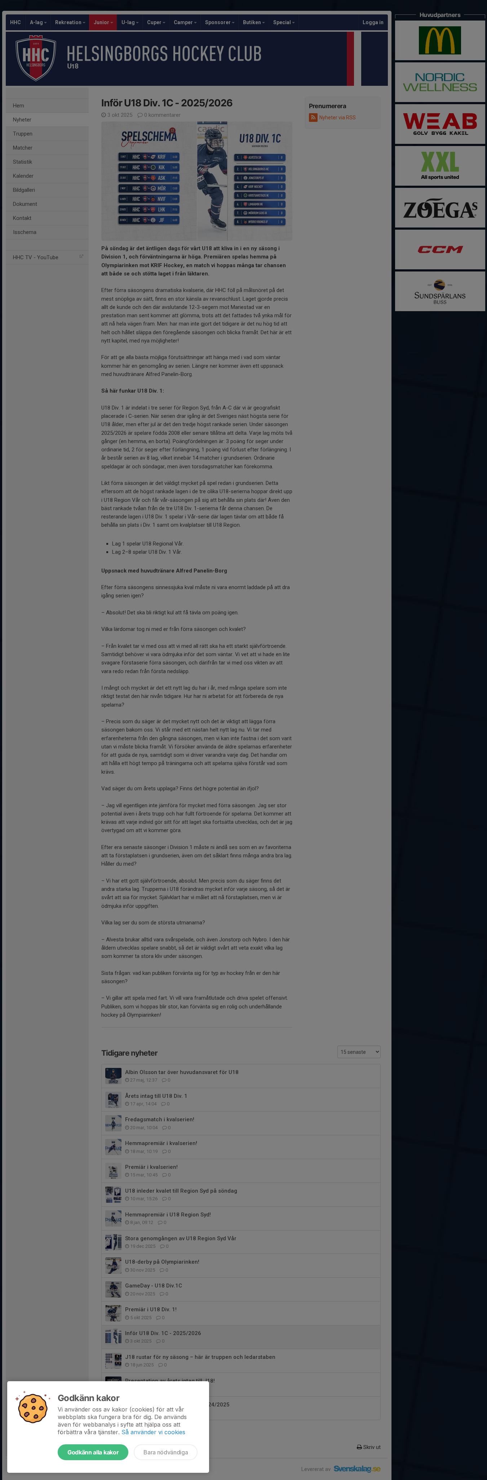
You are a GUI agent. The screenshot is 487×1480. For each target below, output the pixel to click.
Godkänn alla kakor (93, 1452)
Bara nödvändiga (165, 1452)
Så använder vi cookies (153, 1432)
